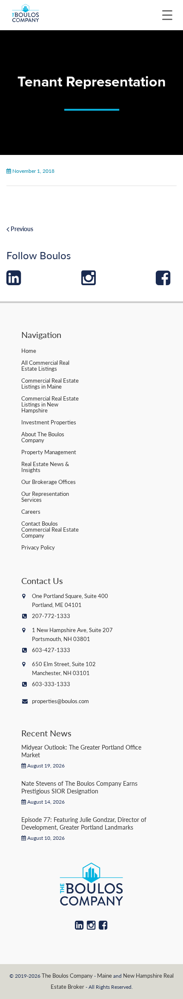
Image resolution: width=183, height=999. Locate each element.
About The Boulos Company (42, 437)
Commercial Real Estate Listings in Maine (50, 383)
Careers (30, 511)
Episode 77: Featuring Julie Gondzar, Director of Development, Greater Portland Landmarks (83, 823)
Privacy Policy (38, 547)
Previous (21, 228)
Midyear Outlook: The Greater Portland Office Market (81, 751)
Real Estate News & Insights (45, 467)
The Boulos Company (67, 975)
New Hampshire (142, 975)
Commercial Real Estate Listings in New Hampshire (50, 404)
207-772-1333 (51, 616)
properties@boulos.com (60, 701)
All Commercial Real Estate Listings (45, 365)
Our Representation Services (45, 496)
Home (28, 350)
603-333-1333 (51, 684)
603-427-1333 (51, 650)
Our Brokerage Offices (48, 482)
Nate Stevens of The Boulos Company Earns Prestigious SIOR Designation (79, 787)
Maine (104, 975)
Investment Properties (48, 422)
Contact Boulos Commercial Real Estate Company (50, 529)
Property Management (48, 452)
